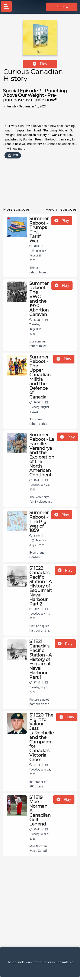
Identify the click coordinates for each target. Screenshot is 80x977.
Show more (17, 148)
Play (43, 64)
